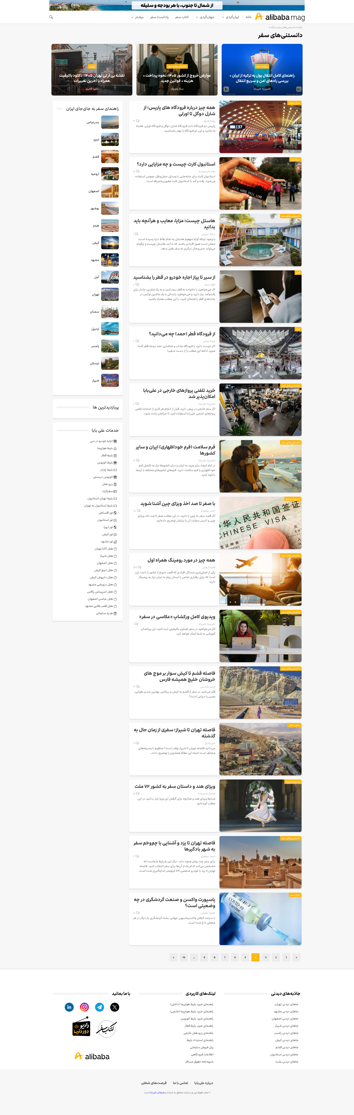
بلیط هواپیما (105, 448)
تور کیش (107, 534)
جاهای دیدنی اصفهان (285, 1018)
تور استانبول (105, 520)
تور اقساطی (106, 513)
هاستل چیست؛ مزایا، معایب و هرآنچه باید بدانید (174, 224)
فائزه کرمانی (208, 567)
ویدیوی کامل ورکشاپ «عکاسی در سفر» (177, 617)
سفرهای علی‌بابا (158, 1092)
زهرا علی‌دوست (206, 171)
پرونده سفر (262, 66)
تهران (92, 66)
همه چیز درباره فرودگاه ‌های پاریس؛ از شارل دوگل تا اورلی (179, 111)
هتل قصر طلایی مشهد (99, 606)
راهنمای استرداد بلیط (200, 1040)
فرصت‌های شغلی (154, 1083)
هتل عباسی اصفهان (100, 599)
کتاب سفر (182, 17)
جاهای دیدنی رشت (286, 1061)
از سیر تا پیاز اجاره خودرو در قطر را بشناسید (174, 277)
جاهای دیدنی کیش (286, 1040)
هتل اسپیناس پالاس (100, 591)
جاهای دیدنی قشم (287, 1047)
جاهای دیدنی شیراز (286, 1026)
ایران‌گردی (232, 17)
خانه (249, 17)
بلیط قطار (107, 455)
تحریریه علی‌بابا (207, 404)
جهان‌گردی (207, 17)
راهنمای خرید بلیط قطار (199, 1026)
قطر (298, 272)
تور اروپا (108, 527)
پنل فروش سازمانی (201, 1047)
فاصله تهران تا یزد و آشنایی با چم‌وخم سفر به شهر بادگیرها (174, 846)
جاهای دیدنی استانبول (284, 1054)
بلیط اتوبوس (105, 462)
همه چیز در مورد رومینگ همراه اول (181, 560)
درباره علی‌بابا (203, 1083)
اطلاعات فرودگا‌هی (202, 1054)
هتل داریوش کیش (101, 577)
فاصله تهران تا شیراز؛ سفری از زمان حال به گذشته (174, 733)
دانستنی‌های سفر (286, 27)
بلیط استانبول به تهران (98, 505)
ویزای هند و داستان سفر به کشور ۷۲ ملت (175, 787)
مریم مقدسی (207, 687)
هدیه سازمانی (104, 613)
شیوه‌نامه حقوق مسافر (199, 1061)
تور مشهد (107, 541)
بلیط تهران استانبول (100, 498)
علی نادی (210, 743)
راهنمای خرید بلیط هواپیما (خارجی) (191, 1011)
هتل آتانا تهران (104, 548)
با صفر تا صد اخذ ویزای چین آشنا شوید (177, 504)
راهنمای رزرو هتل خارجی (198, 1033)
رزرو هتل (107, 484)
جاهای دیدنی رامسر (286, 1033)
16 (183, 957)
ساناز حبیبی (208, 234)
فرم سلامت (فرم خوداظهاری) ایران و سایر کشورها (175, 450)
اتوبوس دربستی (103, 477)
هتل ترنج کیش (103, 570)
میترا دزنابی (209, 341)
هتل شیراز (106, 556)
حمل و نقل (294, 103)
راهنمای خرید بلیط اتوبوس (196, 1018)
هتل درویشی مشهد (100, 584)
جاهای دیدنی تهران (286, 1004)
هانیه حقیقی (208, 913)
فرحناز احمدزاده (206, 794)
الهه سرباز (209, 284)
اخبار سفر (295, 895)
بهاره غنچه (209, 121)
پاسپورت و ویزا (293, 499)
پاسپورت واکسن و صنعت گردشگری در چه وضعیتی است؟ (174, 903)
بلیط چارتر (106, 470)
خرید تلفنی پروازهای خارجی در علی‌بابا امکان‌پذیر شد (179, 394)
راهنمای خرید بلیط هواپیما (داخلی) (191, 1004)
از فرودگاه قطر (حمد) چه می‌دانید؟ (182, 334)
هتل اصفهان (105, 563)
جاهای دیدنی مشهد (286, 1011)
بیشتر (139, 17)
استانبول (295, 159)
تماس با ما (180, 1083)
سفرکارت (107, 491)
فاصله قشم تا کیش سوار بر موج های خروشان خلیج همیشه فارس (179, 676)
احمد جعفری (208, 511)
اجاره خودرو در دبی (101, 441)
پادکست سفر (159, 17)
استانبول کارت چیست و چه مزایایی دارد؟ (176, 164)
